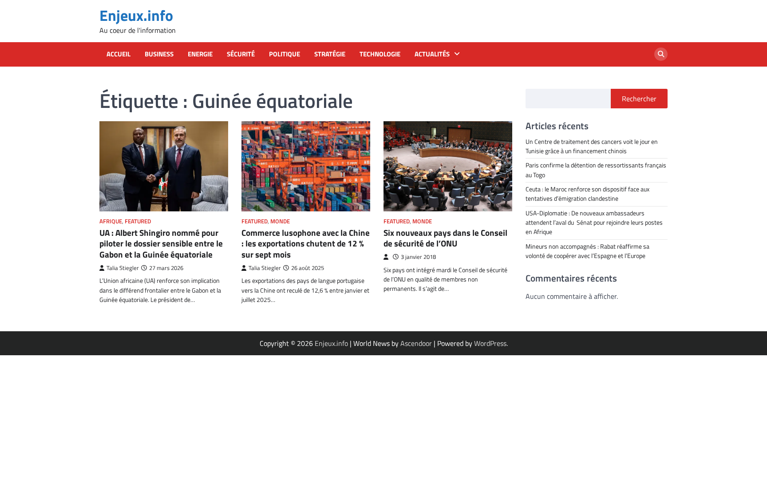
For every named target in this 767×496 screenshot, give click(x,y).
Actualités (432, 54)
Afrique (110, 221)
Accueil (118, 54)
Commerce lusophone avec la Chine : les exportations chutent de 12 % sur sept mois (305, 243)
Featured (138, 221)
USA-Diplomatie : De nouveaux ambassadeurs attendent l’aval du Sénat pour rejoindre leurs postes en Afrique (594, 222)
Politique (284, 54)
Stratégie (329, 54)
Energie (200, 54)
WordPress (490, 343)
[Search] (661, 54)
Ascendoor (416, 343)
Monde (280, 221)
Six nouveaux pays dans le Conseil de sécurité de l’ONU (445, 238)
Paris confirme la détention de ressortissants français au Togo (596, 169)
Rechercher (639, 98)
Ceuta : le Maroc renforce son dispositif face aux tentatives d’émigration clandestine (587, 193)
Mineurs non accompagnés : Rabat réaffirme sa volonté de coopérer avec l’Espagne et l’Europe (587, 251)
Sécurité (241, 54)
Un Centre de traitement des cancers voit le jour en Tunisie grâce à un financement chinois (592, 146)
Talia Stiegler (123, 268)
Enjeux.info (136, 15)
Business (159, 54)
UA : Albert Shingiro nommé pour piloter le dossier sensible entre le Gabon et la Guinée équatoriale (161, 243)
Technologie (380, 54)
